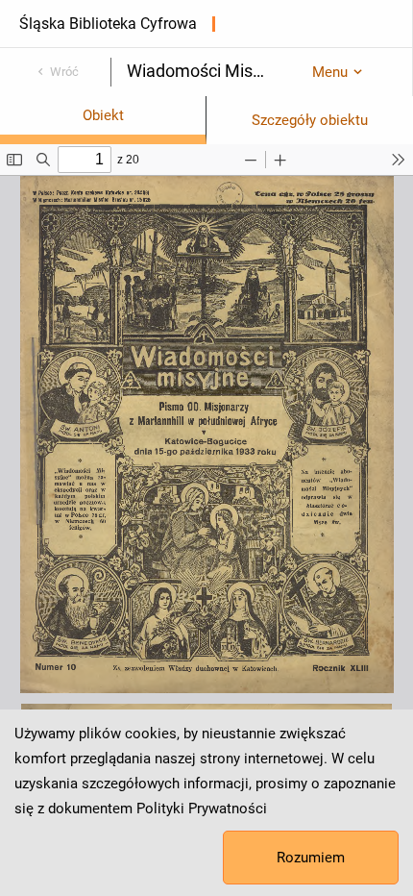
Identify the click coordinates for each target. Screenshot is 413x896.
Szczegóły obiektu (310, 120)
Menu (330, 72)
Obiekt (103, 115)
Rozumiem (311, 857)
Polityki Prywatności (201, 808)
